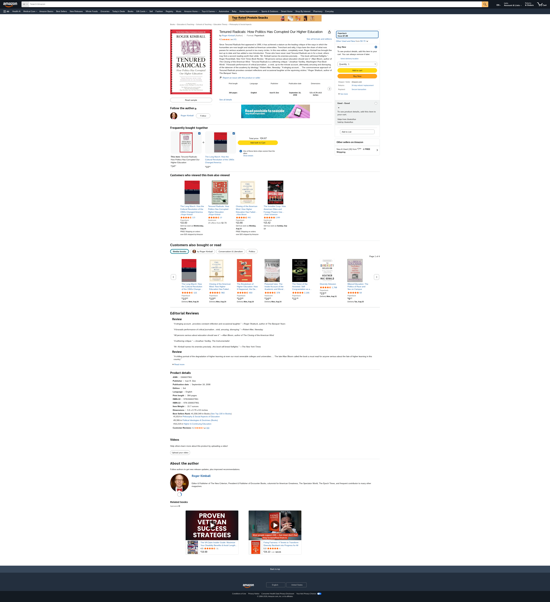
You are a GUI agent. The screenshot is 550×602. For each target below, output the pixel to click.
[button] (6, 11)
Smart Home (286, 11)
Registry (169, 11)
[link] (221, 142)
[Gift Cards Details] (146, 11)
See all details (225, 99)
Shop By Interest (302, 11)
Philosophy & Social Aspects (240, 24)
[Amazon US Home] (248, 586)
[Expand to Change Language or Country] (500, 5)
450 (250, 293)
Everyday (329, 11)
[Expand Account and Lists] (521, 5)
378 (278, 293)
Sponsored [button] (174, 506)
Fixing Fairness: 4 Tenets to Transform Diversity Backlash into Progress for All (281, 543)
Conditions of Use (239, 594)
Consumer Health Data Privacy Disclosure (277, 594)
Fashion (159, 11)
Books (130, 11)
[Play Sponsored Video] (212, 525)
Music (178, 11)
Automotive (224, 11)
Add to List (346, 132)
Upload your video (180, 452)
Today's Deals (118, 11)
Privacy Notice (253, 594)
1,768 (334, 287)
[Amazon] (10, 4)
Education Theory (220, 24)
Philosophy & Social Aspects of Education (201, 416)
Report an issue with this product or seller (241, 78)
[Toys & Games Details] (216, 11)
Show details (248, 156)
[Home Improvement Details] (258, 11)
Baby (234, 11)
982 (223, 293)
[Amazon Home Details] (199, 11)
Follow (203, 116)
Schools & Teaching (204, 24)
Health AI (16, 11)
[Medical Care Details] (36, 11)
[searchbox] (255, 4)
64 (361, 293)
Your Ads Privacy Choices (306, 594)
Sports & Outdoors (269, 11)
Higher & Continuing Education (197, 424)
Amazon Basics (46, 11)
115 (195, 293)
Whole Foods (92, 11)
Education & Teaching (185, 24)
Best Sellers (61, 11)
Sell (151, 11)
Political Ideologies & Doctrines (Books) (200, 420)
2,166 (306, 293)
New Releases (76, 11)
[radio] (357, 34)
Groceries (105, 11)
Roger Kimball (228, 35)
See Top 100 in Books (221, 413)
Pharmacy (317, 11)
